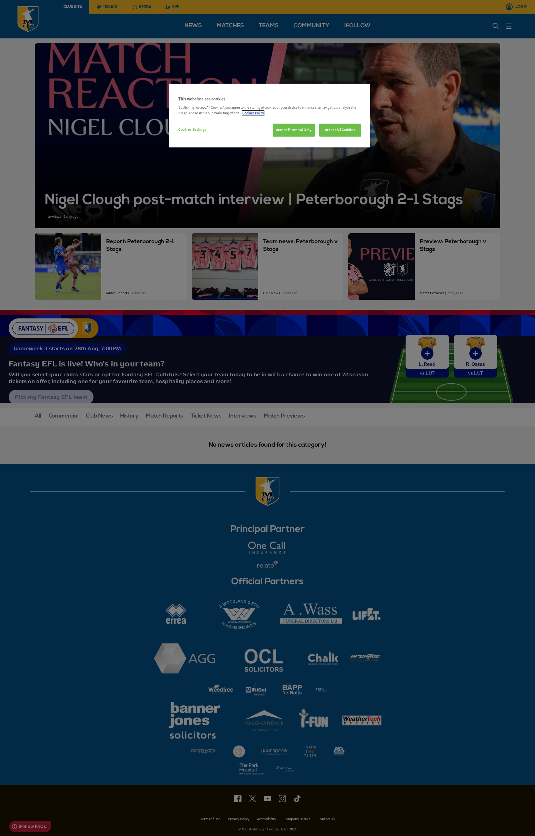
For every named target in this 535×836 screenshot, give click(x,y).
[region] (269, 115)
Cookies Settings (192, 129)
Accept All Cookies (340, 130)
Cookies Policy (253, 113)
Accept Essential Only (293, 130)
